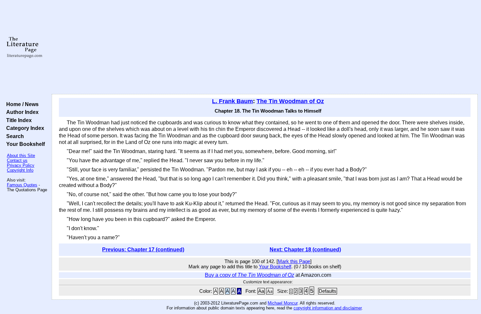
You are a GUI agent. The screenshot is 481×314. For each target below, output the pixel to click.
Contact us (17, 160)
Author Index (21, 112)
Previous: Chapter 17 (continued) (143, 249)
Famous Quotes (22, 184)
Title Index (18, 120)
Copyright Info (20, 170)
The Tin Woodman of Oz (290, 101)
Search (14, 136)
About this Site (21, 155)
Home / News (21, 104)
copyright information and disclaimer (328, 308)
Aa (261, 291)
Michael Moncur (282, 303)
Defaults (327, 291)
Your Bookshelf (24, 144)
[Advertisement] (264, 47)
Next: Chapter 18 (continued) (305, 249)
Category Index (24, 128)
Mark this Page (294, 261)
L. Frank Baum (232, 101)
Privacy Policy (20, 165)
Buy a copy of (249, 275)
